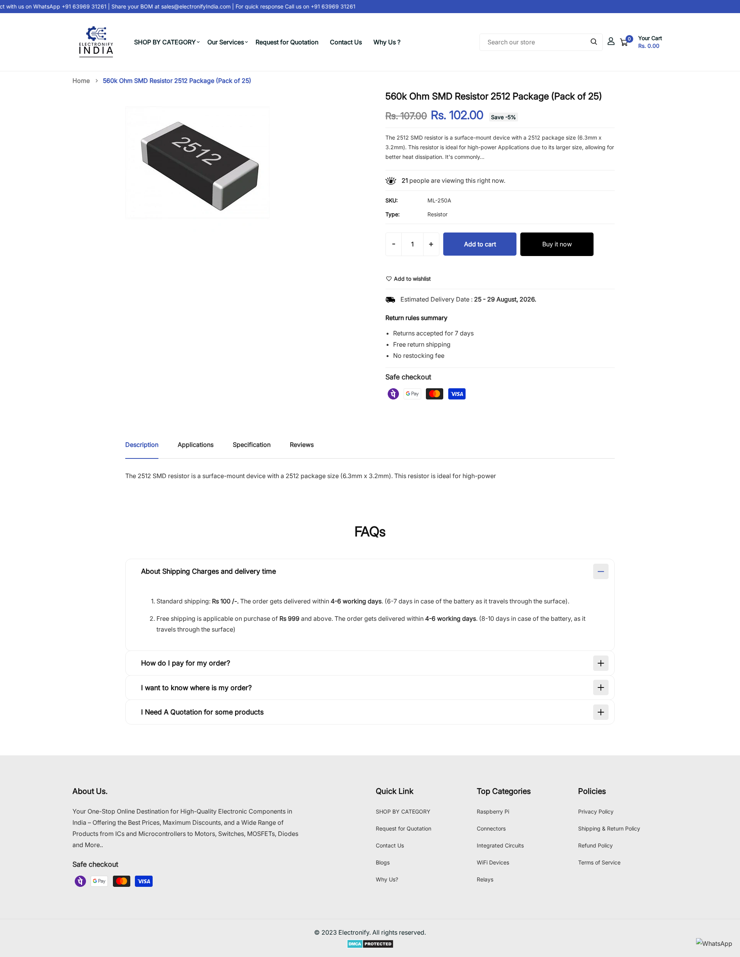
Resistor (437, 214)
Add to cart (480, 244)
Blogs (383, 862)
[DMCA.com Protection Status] (370, 943)
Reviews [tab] (302, 444)
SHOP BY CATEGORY (165, 42)
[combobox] (541, 42)
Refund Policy (595, 845)
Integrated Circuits (500, 845)
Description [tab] (141, 444)
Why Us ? (386, 42)
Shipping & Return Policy (609, 828)
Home (81, 80)
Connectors (491, 828)
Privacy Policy (596, 811)
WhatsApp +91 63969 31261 (64, 6)
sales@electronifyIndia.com (190, 6)
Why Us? (387, 879)
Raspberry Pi (493, 811)
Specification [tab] (252, 444)
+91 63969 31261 (326, 6)
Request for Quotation (287, 42)
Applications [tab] (196, 444)
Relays (485, 879)
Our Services (225, 42)
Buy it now (557, 244)
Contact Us (346, 42)
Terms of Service (599, 862)
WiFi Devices (493, 862)
